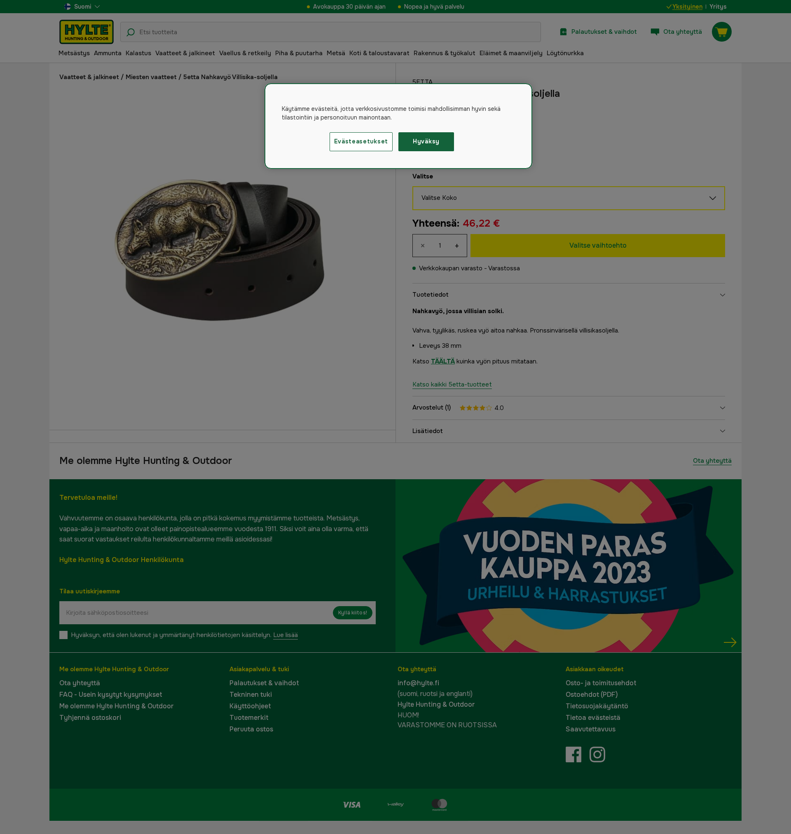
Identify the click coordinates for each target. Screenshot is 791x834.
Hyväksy (426, 141)
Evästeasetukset (361, 141)
